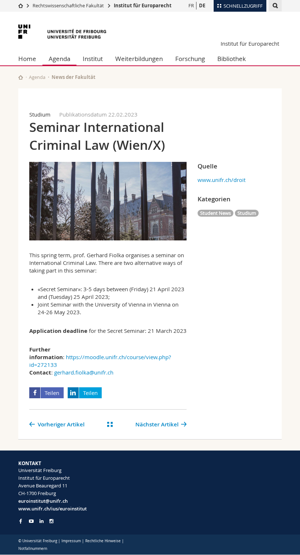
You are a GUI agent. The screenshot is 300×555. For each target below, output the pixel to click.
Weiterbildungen (139, 58)
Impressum (71, 541)
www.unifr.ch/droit (221, 179)
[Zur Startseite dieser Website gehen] (20, 77)
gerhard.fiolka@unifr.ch (83, 372)
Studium (246, 213)
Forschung (190, 58)
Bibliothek (231, 58)
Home (27, 58)
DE (202, 5)
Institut (93, 58)
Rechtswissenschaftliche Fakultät (69, 5)
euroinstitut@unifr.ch (43, 501)
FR (191, 5)
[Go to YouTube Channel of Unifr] (31, 521)
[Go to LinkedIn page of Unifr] (42, 521)
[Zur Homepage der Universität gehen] (62, 31)
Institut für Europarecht (143, 5)
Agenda (59, 58)
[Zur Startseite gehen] (20, 5)
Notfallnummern (32, 548)
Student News (215, 213)
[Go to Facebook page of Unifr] (20, 521)
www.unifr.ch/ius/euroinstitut (52, 508)
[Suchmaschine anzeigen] (275, 5)
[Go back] (110, 424)
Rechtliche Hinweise (103, 541)
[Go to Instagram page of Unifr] (51, 521)
